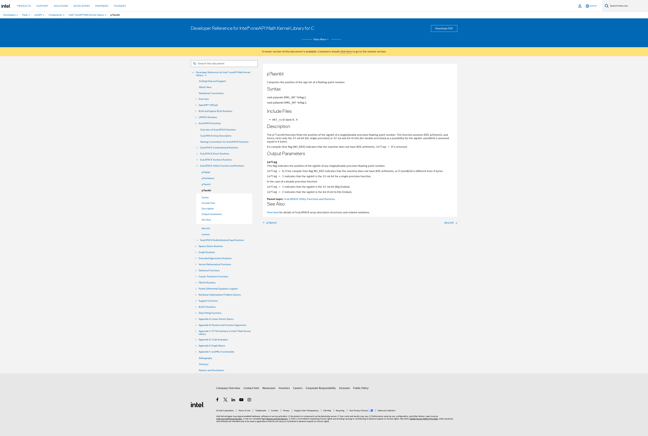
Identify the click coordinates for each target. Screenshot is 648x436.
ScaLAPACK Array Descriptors (216, 135)
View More (319, 39)
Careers (297, 388)
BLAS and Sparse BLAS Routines (215, 111)
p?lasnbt (206, 190)
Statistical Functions (209, 270)
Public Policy (361, 388)
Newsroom (268, 388)
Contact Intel (251, 388)
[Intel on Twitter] (225, 400)
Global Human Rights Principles (424, 418)
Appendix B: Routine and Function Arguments (222, 325)
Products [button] (24, 5)
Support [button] (42, 5)
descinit (206, 228)
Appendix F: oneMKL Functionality (216, 351)
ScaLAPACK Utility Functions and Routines (222, 165)
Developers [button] (82, 5)
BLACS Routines (207, 307)
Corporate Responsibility (321, 388)
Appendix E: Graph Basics (212, 345)
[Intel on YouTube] (241, 400)
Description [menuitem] (208, 208)
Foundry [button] (120, 5)
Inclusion (344, 388)
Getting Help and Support (212, 81)
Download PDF (444, 28)
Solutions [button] (61, 5)
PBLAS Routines (207, 282)
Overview (204, 99)
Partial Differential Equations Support (218, 288)
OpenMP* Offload (208, 105)
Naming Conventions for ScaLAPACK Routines (224, 141)
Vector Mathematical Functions (215, 264)
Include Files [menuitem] (208, 203)
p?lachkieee (208, 178)
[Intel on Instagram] (249, 400)
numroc (206, 234)
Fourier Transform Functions (213, 276)
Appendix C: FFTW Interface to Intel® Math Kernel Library (225, 333)
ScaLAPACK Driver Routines (214, 153)
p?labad (206, 172)
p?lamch (206, 184)
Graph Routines (207, 252)
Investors (284, 388)
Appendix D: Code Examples (213, 339)
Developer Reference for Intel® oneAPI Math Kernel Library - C (223, 74)
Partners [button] (101, 5)
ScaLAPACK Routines (210, 123)
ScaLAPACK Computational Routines (219, 147)
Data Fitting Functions (210, 313)
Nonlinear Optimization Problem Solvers (220, 294)
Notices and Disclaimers (211, 370)
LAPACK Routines (208, 117)
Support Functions (208, 300)
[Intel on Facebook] (217, 400)
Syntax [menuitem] (205, 197)
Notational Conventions (211, 93)
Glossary (203, 364)
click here (346, 51)
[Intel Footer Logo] (197, 404)
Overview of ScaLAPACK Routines (218, 129)
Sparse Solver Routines (211, 246)
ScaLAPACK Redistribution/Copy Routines (222, 240)
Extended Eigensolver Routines (215, 258)
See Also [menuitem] (206, 219)
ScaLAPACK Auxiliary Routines (216, 159)
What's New (205, 87)
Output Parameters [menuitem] (212, 214)
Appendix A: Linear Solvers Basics (216, 319)
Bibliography (205, 358)
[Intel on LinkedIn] (233, 400)
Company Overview (228, 388)
